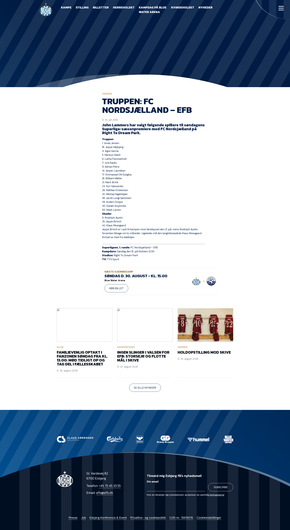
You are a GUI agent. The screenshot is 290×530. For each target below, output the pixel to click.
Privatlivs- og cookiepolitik (148, 517)
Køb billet (116, 288)
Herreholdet (124, 7)
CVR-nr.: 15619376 (181, 517)
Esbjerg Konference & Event (108, 517)
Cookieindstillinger (209, 517)
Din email (153, 481)
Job (83, 517)
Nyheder (205, 7)
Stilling (82, 7)
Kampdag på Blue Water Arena (152, 9)
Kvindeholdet (182, 7)
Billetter (101, 7)
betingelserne (217, 495)
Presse (73, 517)
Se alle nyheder (145, 388)
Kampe (66, 7)
